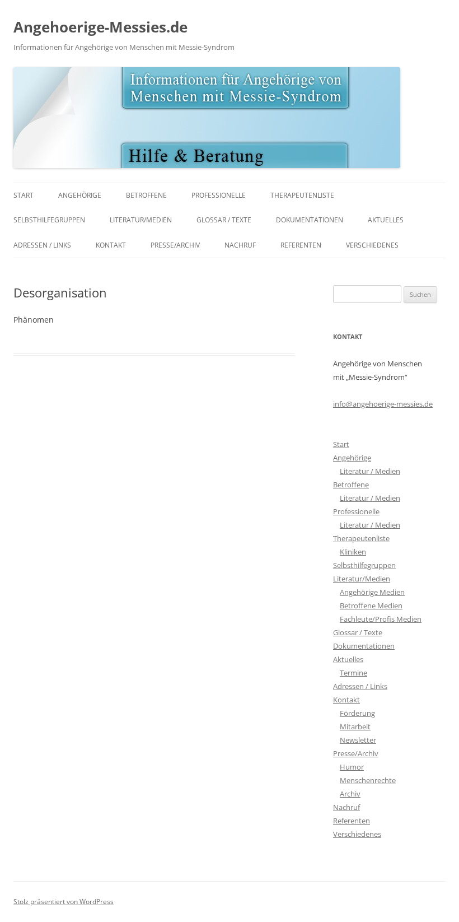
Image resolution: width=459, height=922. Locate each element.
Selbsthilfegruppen (49, 220)
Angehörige (79, 195)
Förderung (357, 713)
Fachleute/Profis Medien (380, 619)
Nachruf (240, 245)
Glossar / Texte (223, 220)
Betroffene (146, 195)
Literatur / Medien (370, 471)
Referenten (300, 245)
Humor (352, 767)
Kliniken (353, 552)
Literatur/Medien (141, 220)
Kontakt (111, 245)
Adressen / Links (42, 245)
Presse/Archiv (175, 245)
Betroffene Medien (371, 605)
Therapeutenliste (302, 195)
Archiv (350, 794)
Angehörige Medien (372, 592)
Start (23, 195)
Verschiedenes (372, 245)
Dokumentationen (309, 220)
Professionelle (218, 195)
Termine (353, 673)
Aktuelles (386, 220)
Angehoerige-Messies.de (100, 27)
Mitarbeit (355, 726)
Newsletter (358, 740)
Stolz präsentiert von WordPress (63, 901)
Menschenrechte (368, 780)
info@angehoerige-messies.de (383, 404)
